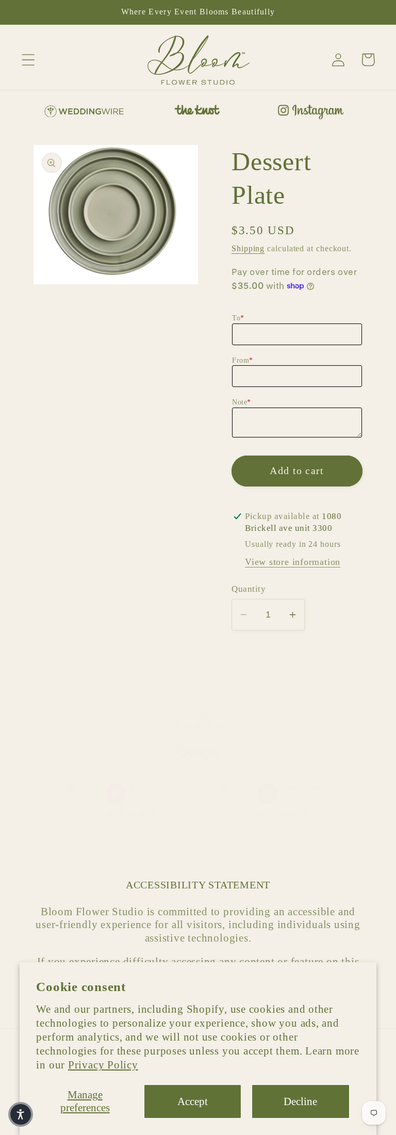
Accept (192, 1101)
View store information (292, 562)
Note (241, 402)
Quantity (249, 589)
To (238, 318)
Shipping (248, 248)
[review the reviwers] (58, 789)
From (242, 360)
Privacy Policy (103, 1065)
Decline (300, 1101)
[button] (28, 59)
